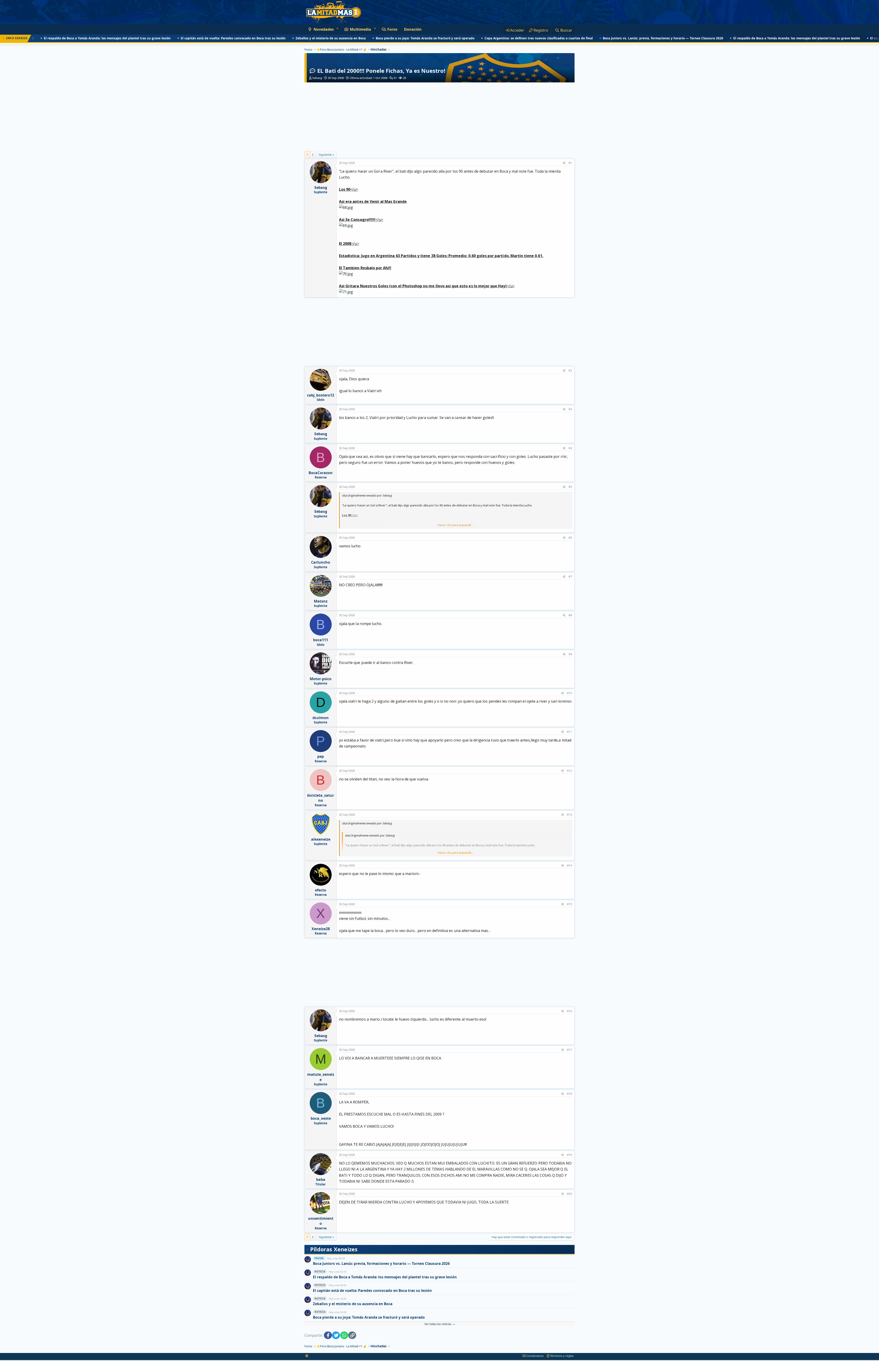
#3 (570, 409)
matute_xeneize (320, 1077)
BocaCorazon (321, 472)
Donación (413, 29)
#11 (569, 732)
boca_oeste (321, 1118)
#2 (570, 370)
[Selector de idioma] (306, 1355)
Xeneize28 (321, 928)
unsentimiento (320, 1221)
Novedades (324, 29)
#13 (569, 815)
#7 (570, 577)
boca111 (320, 639)
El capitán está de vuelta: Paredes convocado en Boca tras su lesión (182, 38)
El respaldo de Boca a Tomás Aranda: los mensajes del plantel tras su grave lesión (745, 38)
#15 (569, 904)
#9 (570, 654)
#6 (570, 538)
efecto (320, 890)
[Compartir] (564, 163)
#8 (570, 615)
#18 (569, 1094)
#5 (570, 487)
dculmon (320, 717)
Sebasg (317, 78)
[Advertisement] (439, 117)
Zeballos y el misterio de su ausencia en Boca (280, 38)
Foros (392, 29)
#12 (569, 771)
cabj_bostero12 (320, 395)
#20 (569, 1194)
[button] (337, 28)
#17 (569, 1050)
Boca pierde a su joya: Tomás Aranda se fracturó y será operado (374, 38)
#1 (570, 163)
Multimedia (360, 29)
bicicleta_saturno (320, 798)
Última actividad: (368, 78)
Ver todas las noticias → (439, 1324)
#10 (569, 693)
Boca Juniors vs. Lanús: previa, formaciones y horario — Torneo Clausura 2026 (612, 38)
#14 (569, 865)
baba (320, 1179)
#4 (570, 448)
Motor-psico (320, 678)
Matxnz (321, 601)
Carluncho (320, 562)
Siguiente (325, 154)
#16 (569, 1011)
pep (320, 756)
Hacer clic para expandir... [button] (456, 525)
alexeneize (320, 839)
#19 (569, 1155)
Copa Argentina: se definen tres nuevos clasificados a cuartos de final (488, 38)
